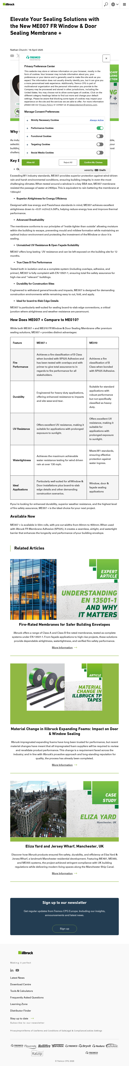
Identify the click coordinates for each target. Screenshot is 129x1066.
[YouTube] (17, 972)
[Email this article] (12, 56)
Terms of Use (30, 1031)
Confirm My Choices (93, 162)
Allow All (31, 162)
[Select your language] (115, 4)
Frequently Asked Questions (27, 997)
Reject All (68, 162)
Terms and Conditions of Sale (51, 1031)
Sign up (64, 928)
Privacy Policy (46, 105)
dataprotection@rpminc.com (83, 105)
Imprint (20, 1031)
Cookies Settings (94, 1031)
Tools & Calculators (21, 990)
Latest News (17, 977)
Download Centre (20, 984)
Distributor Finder (20, 1010)
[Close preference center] (106, 58)
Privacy (13, 1031)
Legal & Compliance (76, 1031)
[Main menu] (124, 4)
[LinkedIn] (11, 970)
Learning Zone (19, 1004)
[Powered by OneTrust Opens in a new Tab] (96, 171)
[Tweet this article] (18, 56)
